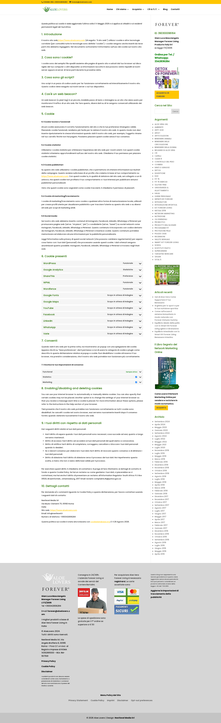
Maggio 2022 (161, 442)
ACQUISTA (161, 407)
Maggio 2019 (160, 456)
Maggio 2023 (161, 427)
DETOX (158, 170)
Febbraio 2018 (161, 490)
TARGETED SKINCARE (164, 254)
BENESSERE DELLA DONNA (165, 147)
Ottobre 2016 (161, 536)
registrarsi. (120, 581)
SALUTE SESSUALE (162, 239)
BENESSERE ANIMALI (163, 138)
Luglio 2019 (160, 453)
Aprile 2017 (160, 519)
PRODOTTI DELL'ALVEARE (165, 225)
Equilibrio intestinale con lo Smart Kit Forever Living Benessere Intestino (167, 334)
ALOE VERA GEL (161, 124)
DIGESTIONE (160, 173)
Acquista (137, 9)
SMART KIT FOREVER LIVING (167, 242)
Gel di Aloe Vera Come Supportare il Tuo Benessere (165, 300)
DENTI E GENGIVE (162, 167)
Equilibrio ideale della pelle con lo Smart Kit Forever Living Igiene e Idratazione (167, 326)
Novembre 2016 (162, 534)
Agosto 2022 (161, 436)
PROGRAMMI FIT (162, 228)
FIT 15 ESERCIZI (161, 182)
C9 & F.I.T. (152, 9)
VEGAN (158, 256)
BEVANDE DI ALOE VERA (165, 150)
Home (110, 9)
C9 (156, 153)
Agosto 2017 (160, 508)
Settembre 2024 (162, 421)
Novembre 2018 (162, 467)
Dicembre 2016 (161, 531)
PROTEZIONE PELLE (162, 231)
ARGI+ (157, 133)
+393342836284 (53, 606)
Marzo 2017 (160, 522)
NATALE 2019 (160, 210)
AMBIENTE (159, 127)
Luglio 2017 (160, 511)
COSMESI (159, 164)
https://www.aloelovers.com (71, 40)
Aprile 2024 (160, 424)
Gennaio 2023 (161, 430)
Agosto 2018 (160, 476)
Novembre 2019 (162, 450)
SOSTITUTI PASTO (162, 248)
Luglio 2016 (160, 545)
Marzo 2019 (160, 459)
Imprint (110, 701)
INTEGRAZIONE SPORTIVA (166, 205)
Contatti (175, 9)
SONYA (158, 245)
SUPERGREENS (161, 251)
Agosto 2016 (160, 542)
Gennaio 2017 (161, 528)
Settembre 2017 (162, 505)
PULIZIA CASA (161, 233)
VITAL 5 (158, 259)
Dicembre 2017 (161, 496)
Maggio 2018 (160, 482)
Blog (165, 9)
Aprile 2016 (160, 554)
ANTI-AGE (159, 130)
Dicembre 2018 (161, 465)
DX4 (156, 176)
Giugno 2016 (160, 548)
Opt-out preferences (141, 701)
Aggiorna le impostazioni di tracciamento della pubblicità (165, 594)
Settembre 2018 (162, 473)
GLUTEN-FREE (160, 184)
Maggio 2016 (160, 551)
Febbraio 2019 (161, 462)
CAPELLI (158, 156)
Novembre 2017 (162, 499)
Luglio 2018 (160, 479)
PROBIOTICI (160, 222)
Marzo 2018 (160, 488)
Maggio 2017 (160, 516)
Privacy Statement (78, 701)
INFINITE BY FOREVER (164, 199)
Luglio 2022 (160, 439)
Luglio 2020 (160, 447)
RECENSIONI (160, 236)
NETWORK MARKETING (165, 213)
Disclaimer (47, 671)
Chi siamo (121, 9)
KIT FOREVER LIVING (163, 207)
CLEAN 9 (158, 158)
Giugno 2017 (160, 513)
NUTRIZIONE (160, 216)
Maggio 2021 (160, 444)
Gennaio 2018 (161, 493)
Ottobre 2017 (161, 502)
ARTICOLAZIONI (162, 135)
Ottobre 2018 (161, 470)
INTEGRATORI (161, 202)
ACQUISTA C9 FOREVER (162, 95)
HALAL (157, 193)
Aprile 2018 (160, 485)
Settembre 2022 (162, 433)
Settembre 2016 (162, 539)
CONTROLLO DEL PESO (164, 161)
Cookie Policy (48, 666)
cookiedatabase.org (100, 521)
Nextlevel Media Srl (125, 717)
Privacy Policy (48, 661)
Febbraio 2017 (161, 525)
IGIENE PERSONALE (163, 196)
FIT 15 (157, 179)
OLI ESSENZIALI (161, 219)
